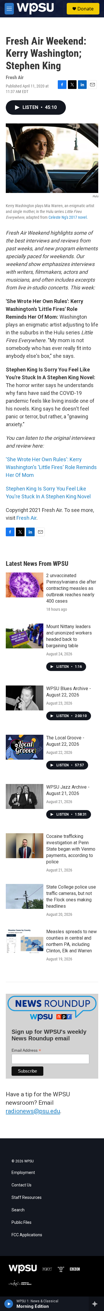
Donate (85, 8)
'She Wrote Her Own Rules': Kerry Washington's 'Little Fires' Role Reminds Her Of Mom (51, 467)
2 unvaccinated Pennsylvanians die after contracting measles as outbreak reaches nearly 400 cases (71, 588)
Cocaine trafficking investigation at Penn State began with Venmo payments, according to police (70, 849)
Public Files (21, 1222)
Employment (23, 1172)
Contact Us (21, 1185)
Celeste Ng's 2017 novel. (68, 217)
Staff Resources (27, 1197)
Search (18, 1210)
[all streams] (96, 1304)
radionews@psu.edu (33, 1111)
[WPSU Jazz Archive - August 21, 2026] (24, 796)
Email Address (26, 1050)
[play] (8, 1304)
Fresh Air (26, 518)
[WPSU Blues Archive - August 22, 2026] (24, 697)
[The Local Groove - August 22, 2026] (24, 747)
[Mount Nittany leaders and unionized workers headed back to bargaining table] (24, 635)
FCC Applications (27, 1235)
